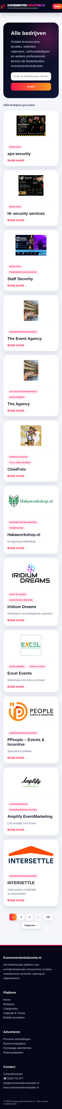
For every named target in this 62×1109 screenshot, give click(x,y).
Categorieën (10, 1008)
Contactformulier (13, 1074)
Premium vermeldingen (17, 1039)
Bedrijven (9, 1004)
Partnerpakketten (13, 1052)
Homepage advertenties (17, 1048)
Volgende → (31, 925)
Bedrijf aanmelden (14, 1017)
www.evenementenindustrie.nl (21, 1087)
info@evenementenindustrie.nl (21, 1083)
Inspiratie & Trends (14, 1013)
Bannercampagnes (14, 1043)
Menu (57, 6)
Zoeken (31, 86)
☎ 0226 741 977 (13, 1078)
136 (48, 917)
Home (6, 999)
